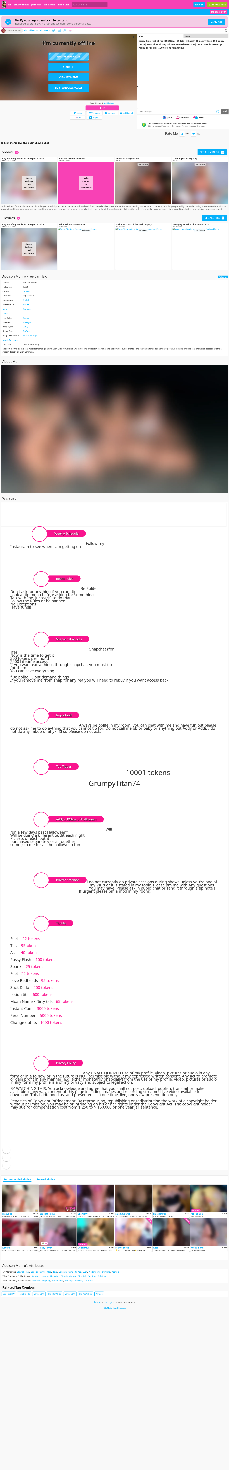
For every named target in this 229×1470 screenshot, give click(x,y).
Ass (27, 1271)
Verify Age (216, 21)
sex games (49, 4)
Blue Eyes (27, 322)
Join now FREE (217, 4)
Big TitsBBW (8, 1293)
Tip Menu (95, 113)
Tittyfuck (89, 1280)
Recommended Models (17, 1179)
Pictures (45, 30)
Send (224, 111)
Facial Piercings (30, 335)
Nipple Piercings (9, 340)
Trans (4, 313)
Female (26, 291)
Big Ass (77, 1271)
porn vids (36, 4)
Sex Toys (92, 1276)
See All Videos (212, 152)
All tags (99, 1293)
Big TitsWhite (54, 1293)
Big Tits (26, 331)
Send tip (68, 67)
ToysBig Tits (24, 1293)
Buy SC (96, 117)
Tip (102, 108)
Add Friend (128, 113)
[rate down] (193, 134)
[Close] (226, 30)
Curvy (25, 326)
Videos (33, 30)
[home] (4, 4)
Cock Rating (57, 1280)
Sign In (199, 4)
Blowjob (20, 1271)
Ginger (26, 318)
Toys (55, 1271)
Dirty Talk (82, 1276)
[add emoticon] (217, 111)
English (26, 300)
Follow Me (223, 277)
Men (4, 309)
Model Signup (218, 12)
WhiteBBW (39, 1293)
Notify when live (69, 56)
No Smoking (94, 1271)
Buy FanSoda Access (69, 87)
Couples (26, 309)
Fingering (54, 1276)
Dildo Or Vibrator (68, 1276)
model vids (63, 4)
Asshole (115, 1271)
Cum (70, 1271)
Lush (85, 1271)
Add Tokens (109, 103)
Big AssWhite (85, 1293)
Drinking (106, 1271)
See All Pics (214, 218)
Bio (25, 30)
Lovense (63, 1271)
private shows (21, 4)
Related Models (45, 1179)
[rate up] (182, 134)
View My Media (69, 77)
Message (112, 113)
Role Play (102, 1276)
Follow (79, 113)
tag (10, 4)
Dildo (48, 1271)
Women (26, 304)
